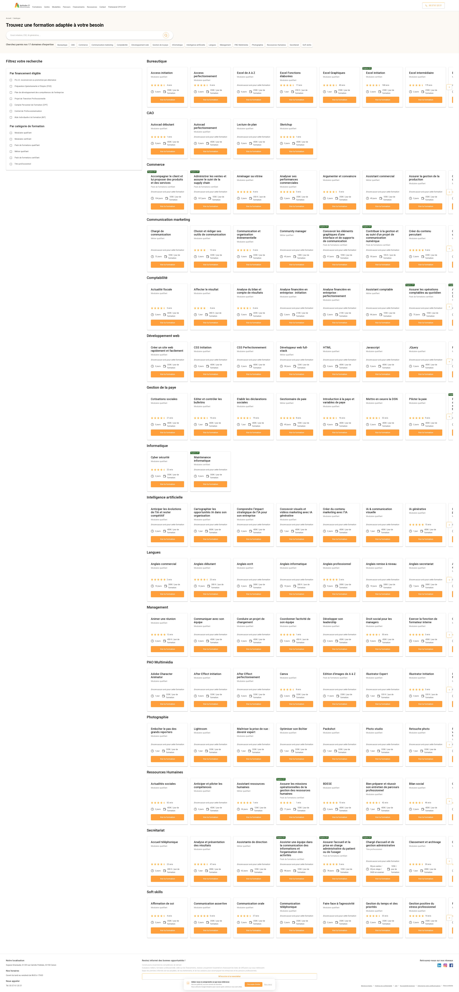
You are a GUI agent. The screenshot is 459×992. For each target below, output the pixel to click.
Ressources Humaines (276, 45)
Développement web (140, 45)
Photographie (257, 45)
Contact (102, 7)
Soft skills (307, 45)
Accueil (8, 18)
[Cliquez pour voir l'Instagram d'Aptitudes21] (445, 965)
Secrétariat (294, 45)
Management (225, 45)
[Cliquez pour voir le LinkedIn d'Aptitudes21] (439, 965)
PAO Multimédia (241, 45)
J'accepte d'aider (253, 984)
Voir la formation (167, 100)
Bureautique (62, 45)
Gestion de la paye (160, 45)
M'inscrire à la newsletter (230, 976)
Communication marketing (102, 45)
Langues (212, 45)
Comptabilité (122, 45)
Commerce (83, 45)
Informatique (177, 45)
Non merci (268, 984)
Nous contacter (448, 985)
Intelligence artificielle (195, 45)
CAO (73, 45)
